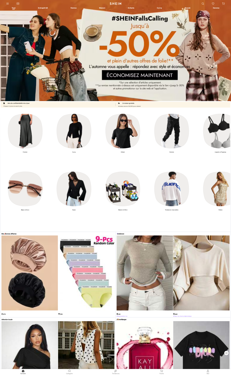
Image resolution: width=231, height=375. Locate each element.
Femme (25, 152)
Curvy (74, 152)
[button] (223, 3)
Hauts (74, 210)
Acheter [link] (23, 373)
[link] (20, 3)
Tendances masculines (171, 210)
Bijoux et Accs (25, 210)
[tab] (13, 8)
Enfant (123, 152)
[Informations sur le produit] (226, 353)
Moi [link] (208, 373)
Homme (171, 152)
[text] (29, 312)
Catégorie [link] (69, 373)
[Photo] (25, 131)
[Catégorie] (6, 3)
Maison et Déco (122, 210)
